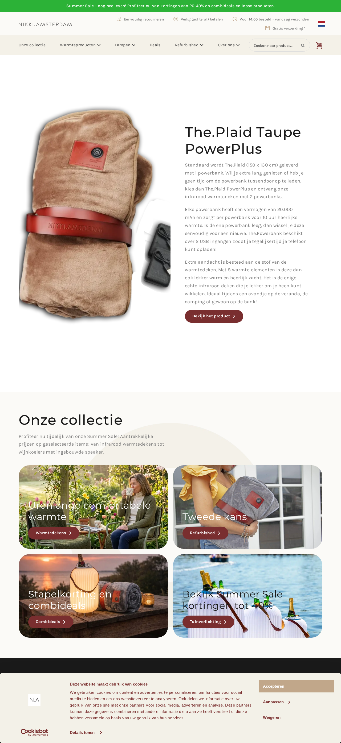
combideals (223, 5)
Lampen (123, 45)
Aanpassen (273, 701)
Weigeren (272, 717)
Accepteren (273, 686)
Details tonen (82, 732)
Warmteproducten (78, 45)
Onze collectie (32, 45)
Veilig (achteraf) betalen (202, 19)
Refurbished (186, 45)
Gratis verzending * (289, 28)
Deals (155, 45)
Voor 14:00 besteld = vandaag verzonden (274, 19)
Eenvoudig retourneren (144, 19)
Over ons (226, 45)
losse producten (258, 5)
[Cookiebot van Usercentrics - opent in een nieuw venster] (34, 733)
